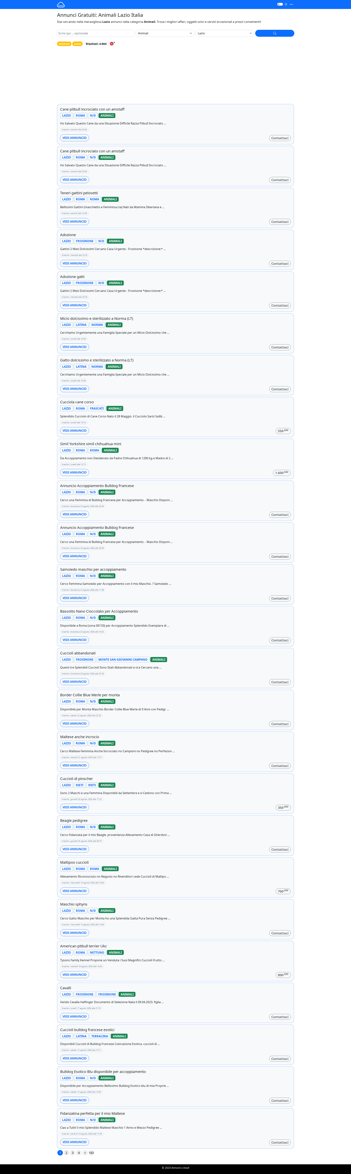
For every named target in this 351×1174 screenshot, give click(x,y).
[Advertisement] (175, 75)
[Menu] (291, 4)
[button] (274, 33)
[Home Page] (61, 4)
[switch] (280, 4)
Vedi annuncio (75, 138)
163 (91, 1153)
